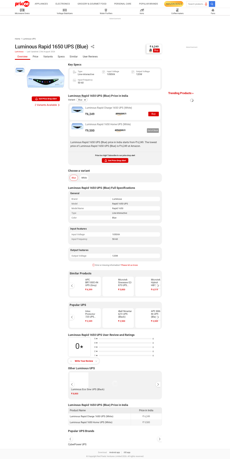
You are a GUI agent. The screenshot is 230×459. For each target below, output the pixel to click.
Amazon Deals (174, 4)
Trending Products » (181, 93)
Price (35, 56)
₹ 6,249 (154, 46)
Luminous (19, 52)
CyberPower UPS (77, 444)
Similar (74, 56)
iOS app (127, 452)
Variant (71, 99)
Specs (61, 56)
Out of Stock (153, 130)
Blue (74, 178)
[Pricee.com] (22, 4)
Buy (156, 50)
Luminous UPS (29, 39)
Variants (48, 56)
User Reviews (90, 56)
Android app (114, 452)
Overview (22, 56)
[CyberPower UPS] (115, 438)
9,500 (90, 130)
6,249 (90, 114)
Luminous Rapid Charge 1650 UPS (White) (108, 107)
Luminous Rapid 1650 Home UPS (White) (108, 124)
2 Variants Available (46, 104)
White (84, 178)
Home (17, 39)
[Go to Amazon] (77, 112)
